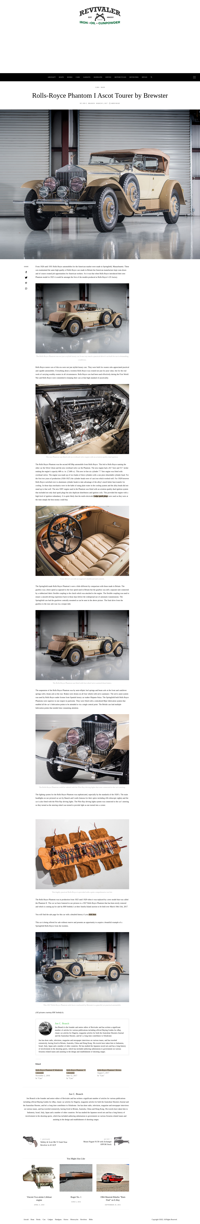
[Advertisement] (100, 53)
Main (103, 87)
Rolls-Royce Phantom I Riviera (109, 1070)
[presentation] (29, 1182)
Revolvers (134, 77)
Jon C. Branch (89, 103)
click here (92, 915)
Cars (78, 77)
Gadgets (86, 77)
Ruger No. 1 (39, 1197)
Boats (61, 77)
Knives (108, 77)
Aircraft (52, 77)
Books (70, 77)
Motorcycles (120, 77)
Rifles (144, 77)
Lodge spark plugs (100, 496)
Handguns (98, 77)
